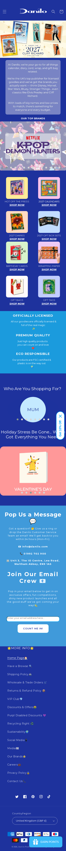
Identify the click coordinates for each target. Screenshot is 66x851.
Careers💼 (14, 764)
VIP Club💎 (15, 699)
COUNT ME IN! (33, 628)
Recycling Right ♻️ (20, 723)
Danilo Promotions (27, 847)
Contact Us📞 (16, 781)
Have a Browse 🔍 (19, 666)
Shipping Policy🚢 (19, 674)
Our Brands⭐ (16, 756)
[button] (5, 12)
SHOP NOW (17, 205)
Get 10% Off (60, 428)
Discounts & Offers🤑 (21, 707)
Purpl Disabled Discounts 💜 (26, 715)
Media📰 (13, 748)
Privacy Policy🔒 (18, 772)
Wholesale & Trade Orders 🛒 (27, 682)
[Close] (60, 416)
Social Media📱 (17, 740)
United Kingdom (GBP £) (31, 820)
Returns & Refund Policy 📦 (26, 690)
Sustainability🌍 (18, 731)
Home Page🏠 (17, 658)
